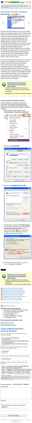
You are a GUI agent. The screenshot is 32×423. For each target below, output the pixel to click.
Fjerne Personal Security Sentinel (12, 294)
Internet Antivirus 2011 (7, 323)
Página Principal (5, 6)
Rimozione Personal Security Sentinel (14, 291)
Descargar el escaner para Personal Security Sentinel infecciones (16, 84)
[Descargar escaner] (4, 84)
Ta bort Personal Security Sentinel (12, 299)
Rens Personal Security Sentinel (12, 298)
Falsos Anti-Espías (19, 6)
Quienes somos (21, 419)
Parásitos (12, 6)
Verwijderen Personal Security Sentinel (14, 296)
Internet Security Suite (7, 322)
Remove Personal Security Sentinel (13, 288)
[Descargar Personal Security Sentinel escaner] (4, 276)
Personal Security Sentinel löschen (13, 290)
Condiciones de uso (5, 419)
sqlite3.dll (4, 352)
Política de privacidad (14, 419)
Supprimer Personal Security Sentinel (14, 293)
